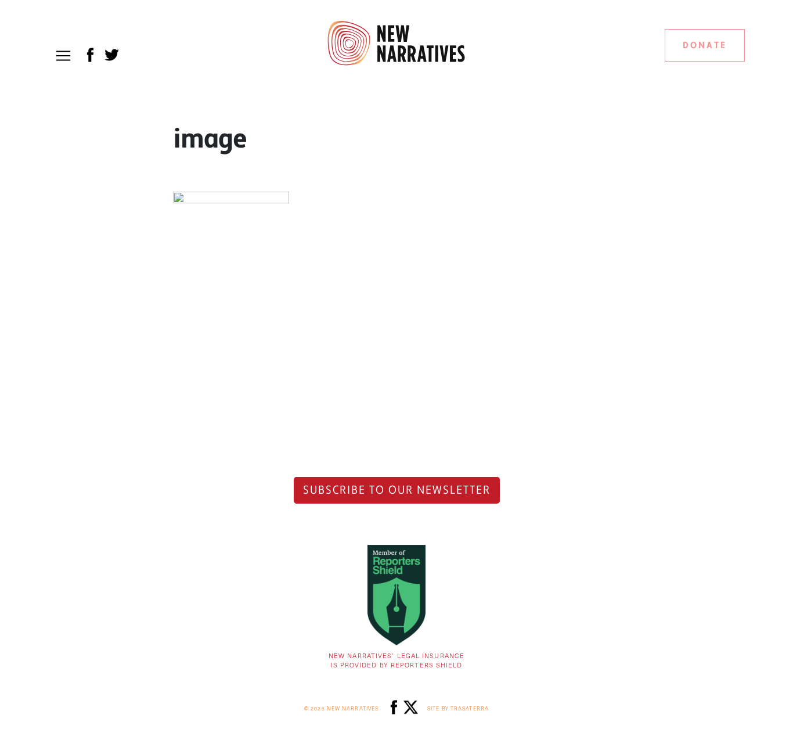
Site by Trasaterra (458, 708)
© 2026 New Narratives (341, 708)
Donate (705, 45)
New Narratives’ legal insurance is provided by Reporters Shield (396, 660)
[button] (63, 55)
